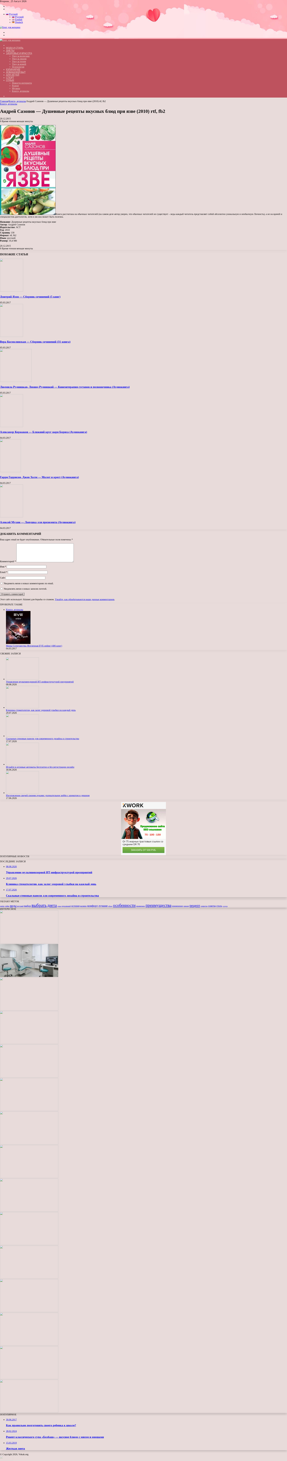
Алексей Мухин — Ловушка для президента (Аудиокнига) (37, 522)
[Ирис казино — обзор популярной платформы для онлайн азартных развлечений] (29, 1311)
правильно (140, 906)
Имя (3, 566)
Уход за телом (19, 61)
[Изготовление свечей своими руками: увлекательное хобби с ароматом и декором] (22, 792)
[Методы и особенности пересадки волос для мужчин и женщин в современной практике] (29, 1177)
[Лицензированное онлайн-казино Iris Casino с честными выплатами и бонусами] (29, 1345)
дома (59, 906)
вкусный (20, 906)
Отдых (10, 80)
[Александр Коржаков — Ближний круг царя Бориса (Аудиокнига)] (11, 426)
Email (3, 572)
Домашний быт (16, 72)
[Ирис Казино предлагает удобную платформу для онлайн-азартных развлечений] (29, 1210)
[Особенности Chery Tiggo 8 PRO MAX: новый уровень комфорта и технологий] (29, 1412)
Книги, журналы (20, 91)
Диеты (10, 50)
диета (52, 905)
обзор (110, 906)
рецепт (195, 905)
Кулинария (13, 69)
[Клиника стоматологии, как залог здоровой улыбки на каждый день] (22, 707)
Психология (18, 67)
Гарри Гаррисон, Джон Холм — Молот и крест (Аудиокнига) (39, 477)
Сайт (2, 577)
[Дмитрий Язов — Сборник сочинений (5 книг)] (11, 291)
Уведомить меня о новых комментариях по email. (29, 583)
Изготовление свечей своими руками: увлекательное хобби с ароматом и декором (48, 795)
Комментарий (8, 561)
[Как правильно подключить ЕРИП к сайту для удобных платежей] (29, 1143)
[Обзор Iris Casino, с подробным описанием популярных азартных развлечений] (29, 1244)
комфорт (92, 905)
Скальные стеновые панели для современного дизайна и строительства (42, 738)
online (7, 906)
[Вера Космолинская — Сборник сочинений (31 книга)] (11, 336)
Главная (4, 101)
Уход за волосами (21, 56)
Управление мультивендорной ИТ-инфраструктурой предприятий (40, 681)
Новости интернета (22, 83)
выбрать (39, 905)
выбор (27, 905)
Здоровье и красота (19, 53)
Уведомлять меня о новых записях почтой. (25, 589)
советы (212, 905)
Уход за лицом (19, 58)
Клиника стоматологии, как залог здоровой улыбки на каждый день (41, 710)
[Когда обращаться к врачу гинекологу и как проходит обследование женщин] (29, 1110)
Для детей (12, 75)
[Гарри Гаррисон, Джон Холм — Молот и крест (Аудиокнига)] (10, 471)
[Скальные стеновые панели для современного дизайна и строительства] (22, 736)
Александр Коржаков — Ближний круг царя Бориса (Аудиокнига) (43, 432)
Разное (15, 85)
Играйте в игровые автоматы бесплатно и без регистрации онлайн (40, 767)
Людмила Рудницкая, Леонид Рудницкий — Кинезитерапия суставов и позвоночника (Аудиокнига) (65, 386)
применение (177, 906)
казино (83, 906)
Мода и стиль (14, 48)
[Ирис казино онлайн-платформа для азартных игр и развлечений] (29, 1277)
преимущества (158, 905)
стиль (219, 906)
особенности (124, 905)
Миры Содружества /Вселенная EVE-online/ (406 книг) (34, 646)
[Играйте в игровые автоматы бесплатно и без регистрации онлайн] (22, 764)
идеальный (66, 906)
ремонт (186, 906)
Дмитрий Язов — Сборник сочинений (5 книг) (30, 296)
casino (2, 906)
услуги (225, 906)
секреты (204, 906)
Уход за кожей (19, 64)
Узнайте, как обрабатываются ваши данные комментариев (84, 599)
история (75, 906)
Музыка (16, 88)
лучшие (103, 905)
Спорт (10, 77)
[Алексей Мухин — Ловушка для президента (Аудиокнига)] (11, 516)
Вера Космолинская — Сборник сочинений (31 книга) (35, 341)
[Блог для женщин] (10, 27)
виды (13, 905)
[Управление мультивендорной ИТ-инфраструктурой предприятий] (22, 679)
